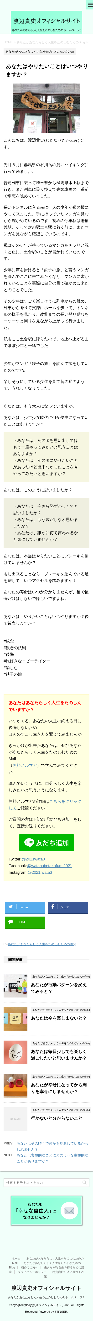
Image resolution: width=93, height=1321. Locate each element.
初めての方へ (29, 1267)
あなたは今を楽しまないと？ (59, 1018)
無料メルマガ (25, 765)
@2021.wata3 (40, 872)
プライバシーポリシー (32, 1272)
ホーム (16, 1258)
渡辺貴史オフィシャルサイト (46, 1288)
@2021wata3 (33, 859)
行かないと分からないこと (57, 1118)
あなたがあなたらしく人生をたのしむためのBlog (42, 944)
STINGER (61, 1311)
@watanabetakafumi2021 (49, 866)
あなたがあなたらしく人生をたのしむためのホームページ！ (46, 1297)
